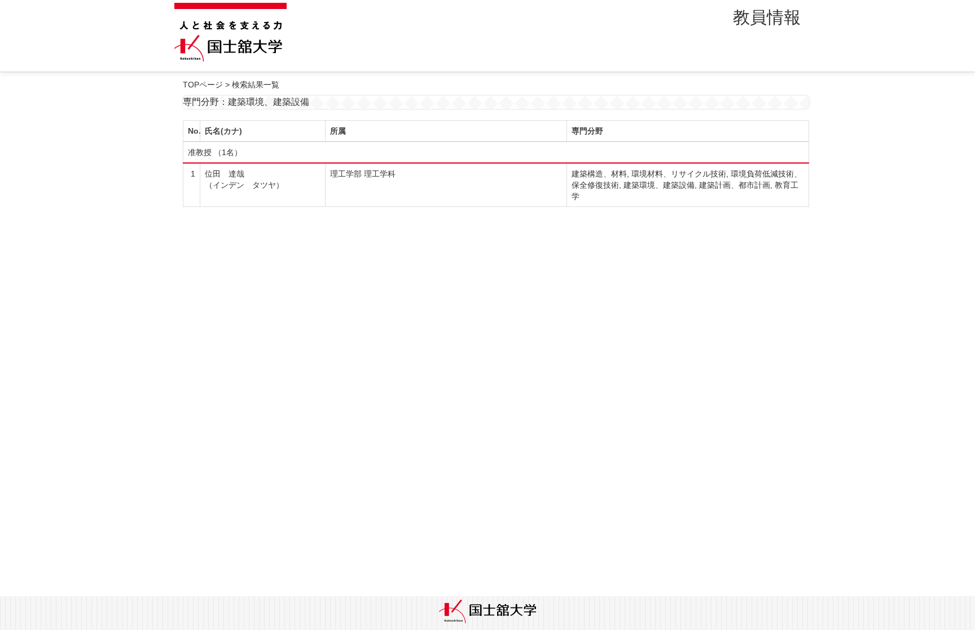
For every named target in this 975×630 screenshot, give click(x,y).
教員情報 (767, 17)
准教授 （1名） (215, 152)
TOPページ (203, 84)
